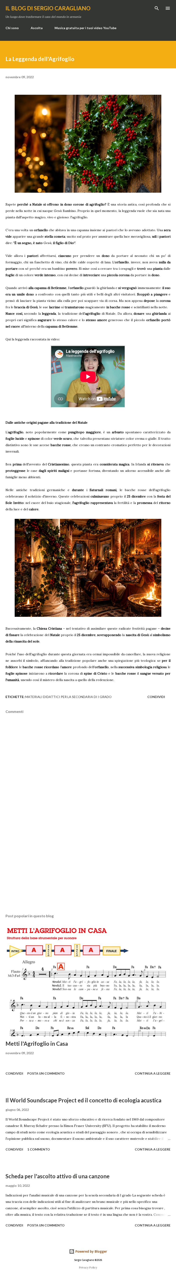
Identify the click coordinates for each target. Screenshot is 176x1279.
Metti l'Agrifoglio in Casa (37, 1043)
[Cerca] (157, 8)
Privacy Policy (88, 1267)
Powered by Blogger (90, 1251)
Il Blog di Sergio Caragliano (48, 8)
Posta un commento (46, 1073)
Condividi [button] (156, 697)
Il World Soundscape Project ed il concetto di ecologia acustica (83, 1100)
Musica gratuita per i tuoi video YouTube (85, 28)
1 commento (38, 1149)
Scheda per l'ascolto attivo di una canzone (58, 1176)
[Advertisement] (88, 867)
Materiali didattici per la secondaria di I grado (68, 697)
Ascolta (37, 28)
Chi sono (12, 28)
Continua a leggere (152, 1073)
